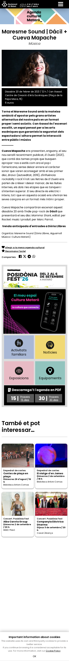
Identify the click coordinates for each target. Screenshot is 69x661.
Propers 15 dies (25, 398)
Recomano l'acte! (15, 251)
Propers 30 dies (54, 398)
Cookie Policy (53, 650)
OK (34, 656)
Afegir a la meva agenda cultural (25, 247)
